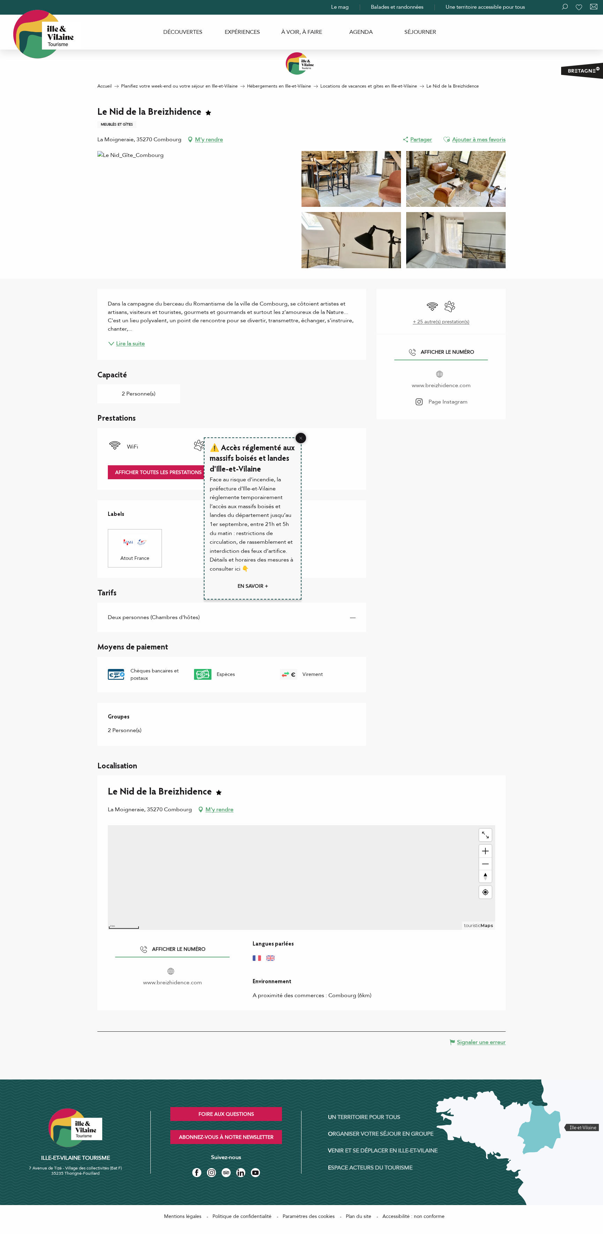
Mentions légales (182, 1216)
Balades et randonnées (397, 6)
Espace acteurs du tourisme (370, 1168)
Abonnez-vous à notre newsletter (226, 1137)
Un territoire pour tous (364, 1117)
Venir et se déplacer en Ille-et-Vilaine (383, 1150)
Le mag (340, 6)
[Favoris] (580, 7)
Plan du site (358, 1216)
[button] (446, 139)
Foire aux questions (226, 1114)
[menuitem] (182, 32)
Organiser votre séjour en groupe (380, 1134)
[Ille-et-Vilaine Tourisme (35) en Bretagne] (301, 63)
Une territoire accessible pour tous (485, 6)
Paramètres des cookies (309, 1216)
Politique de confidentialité (242, 1216)
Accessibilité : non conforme (413, 1216)
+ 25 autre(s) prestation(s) (441, 321)
